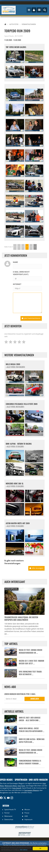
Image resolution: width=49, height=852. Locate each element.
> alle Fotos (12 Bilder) (15, 446)
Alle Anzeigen (37, 568)
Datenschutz (8, 819)
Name (15, 262)
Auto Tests (21, 786)
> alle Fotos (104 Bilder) (15, 367)
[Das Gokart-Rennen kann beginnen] (34, 186)
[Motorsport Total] (24, 834)
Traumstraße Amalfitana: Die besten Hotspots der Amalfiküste (21, 618)
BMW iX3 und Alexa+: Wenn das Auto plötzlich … (31, 740)
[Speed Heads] (9, 10)
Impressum (28, 819)
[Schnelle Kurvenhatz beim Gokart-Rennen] (15, 201)
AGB (26, 816)
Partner (7, 813)
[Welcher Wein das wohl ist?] (34, 140)
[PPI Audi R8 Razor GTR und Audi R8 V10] (15, 72)
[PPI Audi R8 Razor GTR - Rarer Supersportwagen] (15, 231)
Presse (26, 813)
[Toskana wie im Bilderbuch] (15, 110)
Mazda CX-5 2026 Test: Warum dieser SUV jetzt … (31, 662)
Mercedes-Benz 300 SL (14, 483)
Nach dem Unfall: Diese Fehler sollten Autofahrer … (31, 729)
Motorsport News (11, 786)
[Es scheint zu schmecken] (15, 171)
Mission (27, 809)
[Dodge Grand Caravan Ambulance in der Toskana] (15, 186)
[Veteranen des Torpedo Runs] (34, 155)
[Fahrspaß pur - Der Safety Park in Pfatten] (34, 57)
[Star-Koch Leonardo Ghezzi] (15, 155)
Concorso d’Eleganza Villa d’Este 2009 (21, 404)
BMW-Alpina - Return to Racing (19, 444)
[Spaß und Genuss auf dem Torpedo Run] (34, 125)
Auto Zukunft (16, 788)
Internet (17, 284)
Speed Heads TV (10, 809)
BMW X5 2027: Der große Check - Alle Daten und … (29, 719)
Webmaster (8, 816)
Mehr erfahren (24, 849)
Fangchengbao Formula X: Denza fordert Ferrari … (30, 762)
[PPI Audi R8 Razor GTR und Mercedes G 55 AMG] (15, 57)
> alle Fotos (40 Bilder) (15, 407)
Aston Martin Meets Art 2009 (18, 523)
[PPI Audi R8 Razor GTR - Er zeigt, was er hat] (34, 231)
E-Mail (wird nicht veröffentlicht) (21, 273)
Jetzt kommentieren (32, 318)
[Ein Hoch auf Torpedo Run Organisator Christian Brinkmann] (34, 72)
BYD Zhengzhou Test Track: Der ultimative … (30, 673)
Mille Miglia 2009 (13, 364)
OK (40, 848)
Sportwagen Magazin (31, 790)
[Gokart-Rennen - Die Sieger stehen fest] (34, 216)
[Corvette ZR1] (15, 95)
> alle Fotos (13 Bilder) (15, 486)
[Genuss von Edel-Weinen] (15, 125)
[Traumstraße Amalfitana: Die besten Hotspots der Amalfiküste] (24, 601)
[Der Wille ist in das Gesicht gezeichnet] (34, 201)
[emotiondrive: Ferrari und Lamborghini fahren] (24, 827)
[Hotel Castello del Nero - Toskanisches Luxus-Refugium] (34, 95)
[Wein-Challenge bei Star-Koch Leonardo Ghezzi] (34, 110)
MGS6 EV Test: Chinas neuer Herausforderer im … (30, 651)
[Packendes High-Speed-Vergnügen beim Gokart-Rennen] (15, 216)
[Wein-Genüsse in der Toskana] (15, 140)
